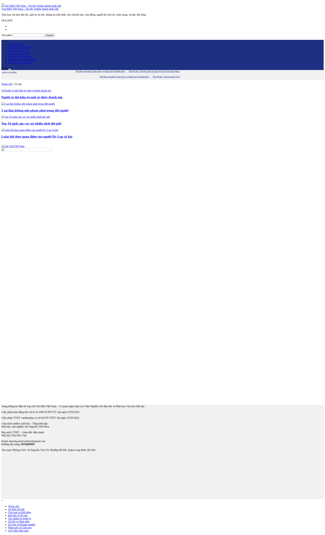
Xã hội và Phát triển (18, 53)
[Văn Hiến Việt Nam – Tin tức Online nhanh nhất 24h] (31, 5)
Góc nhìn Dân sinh (18, 530)
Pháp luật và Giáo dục (20, 62)
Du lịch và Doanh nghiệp (21, 59)
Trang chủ (6, 84)
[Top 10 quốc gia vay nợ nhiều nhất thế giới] (25, 116)
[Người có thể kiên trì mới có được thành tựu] (26, 90)
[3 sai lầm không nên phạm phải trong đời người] (28, 103)
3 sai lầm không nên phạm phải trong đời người (34, 110)
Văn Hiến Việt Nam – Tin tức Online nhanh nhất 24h (29, 8)
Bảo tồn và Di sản (17, 50)
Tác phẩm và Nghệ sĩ (19, 56)
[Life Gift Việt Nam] (12, 146)
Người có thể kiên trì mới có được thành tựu (31, 97)
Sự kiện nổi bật (16, 44)
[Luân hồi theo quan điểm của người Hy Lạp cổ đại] (29, 130)
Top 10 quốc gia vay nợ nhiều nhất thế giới (31, 123)
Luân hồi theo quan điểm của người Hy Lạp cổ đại (36, 136)
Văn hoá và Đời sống (19, 47)
